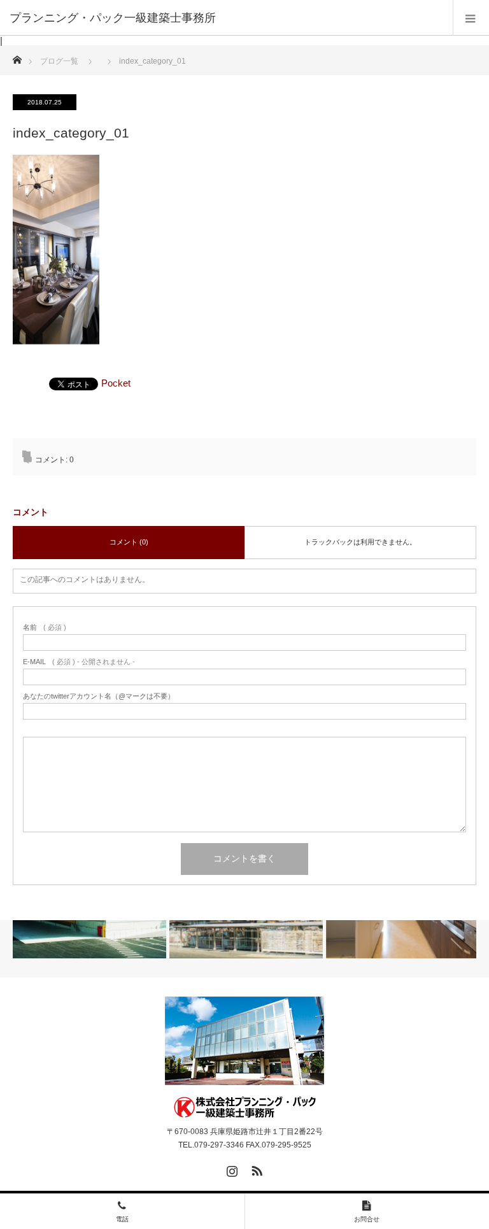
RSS (255, 1168)
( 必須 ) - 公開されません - (79, 661)
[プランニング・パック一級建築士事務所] (245, 1107)
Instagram (230, 1168)
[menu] (471, 18)
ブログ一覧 (59, 61)
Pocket (116, 383)
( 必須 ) (44, 627)
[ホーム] (17, 56)
